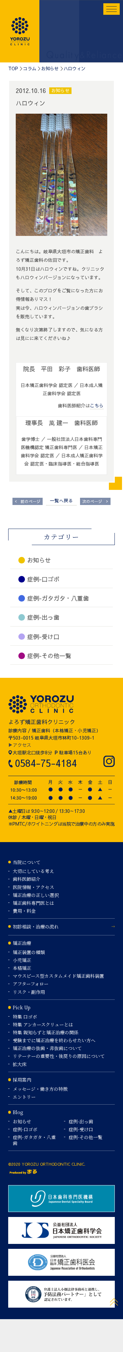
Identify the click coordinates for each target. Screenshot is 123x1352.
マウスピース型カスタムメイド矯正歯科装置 (58, 976)
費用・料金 (24, 911)
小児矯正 (22, 960)
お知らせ (49, 68)
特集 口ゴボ (25, 1017)
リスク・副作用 (29, 992)
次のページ (95, 501)
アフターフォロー (31, 984)
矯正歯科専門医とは (33, 903)
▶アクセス (19, 745)
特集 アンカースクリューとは (43, 1024)
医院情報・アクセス (33, 887)
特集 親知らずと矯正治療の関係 (45, 1032)
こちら (97, 405)
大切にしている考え (33, 871)
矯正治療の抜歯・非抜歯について (47, 1048)
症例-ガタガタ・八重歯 (34, 1140)
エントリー (24, 1097)
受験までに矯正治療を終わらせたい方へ (54, 1040)
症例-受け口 (81, 1129)
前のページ (27, 501)
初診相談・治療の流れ (36, 926)
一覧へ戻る (61, 500)
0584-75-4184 (46, 762)
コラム (29, 68)
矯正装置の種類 (29, 952)
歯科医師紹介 (26, 879)
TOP (13, 68)
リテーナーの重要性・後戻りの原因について (59, 1056)
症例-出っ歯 (81, 1121)
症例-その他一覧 (85, 1137)
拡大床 (20, 1064)
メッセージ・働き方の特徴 (40, 1089)
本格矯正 (22, 968)
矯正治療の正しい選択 (36, 895)
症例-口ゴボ (25, 1129)
